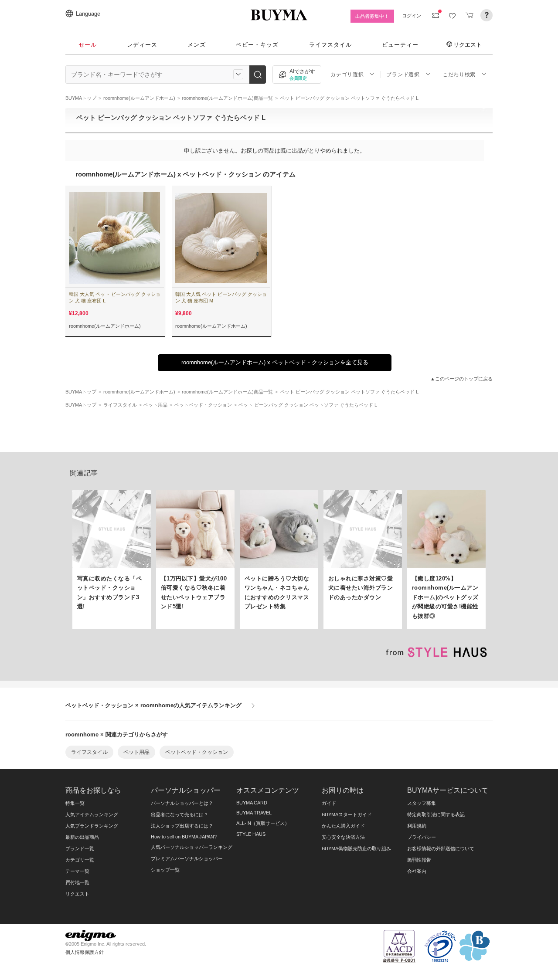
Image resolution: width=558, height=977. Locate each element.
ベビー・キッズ (257, 44)
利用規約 (416, 825)
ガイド (329, 803)
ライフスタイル (330, 44)
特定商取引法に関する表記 (436, 814)
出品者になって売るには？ (179, 814)
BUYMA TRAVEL (254, 812)
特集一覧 (75, 803)
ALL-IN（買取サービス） (262, 823)
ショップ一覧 (165, 869)
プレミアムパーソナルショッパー (187, 858)
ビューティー (400, 44)
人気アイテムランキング (91, 814)
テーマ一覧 (77, 871)
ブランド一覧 (79, 848)
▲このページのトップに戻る (461, 378)
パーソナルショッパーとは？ (182, 803)
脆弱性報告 (419, 859)
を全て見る (274, 362)
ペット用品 (136, 752)
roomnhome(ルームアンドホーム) (105, 326)
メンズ (196, 44)
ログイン (411, 15)
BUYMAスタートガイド (347, 814)
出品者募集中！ (372, 16)
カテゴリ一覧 (79, 859)
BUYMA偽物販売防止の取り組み (356, 848)
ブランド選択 (402, 74)
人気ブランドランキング (91, 825)
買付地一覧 (77, 882)
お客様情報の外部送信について (440, 848)
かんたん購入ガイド (343, 825)
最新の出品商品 (82, 837)
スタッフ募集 (421, 803)
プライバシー (421, 837)
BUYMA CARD (251, 802)
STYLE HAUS (250, 834)
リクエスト (467, 44)
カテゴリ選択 (347, 74)
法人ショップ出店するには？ (182, 825)
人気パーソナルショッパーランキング (191, 847)
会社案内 (416, 871)
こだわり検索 (459, 74)
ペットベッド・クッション (196, 752)
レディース (142, 44)
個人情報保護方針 (84, 952)
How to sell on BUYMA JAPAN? (184, 836)
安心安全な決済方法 (343, 837)
